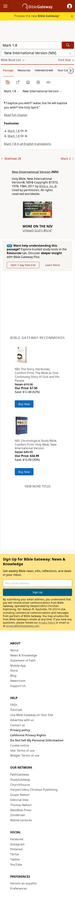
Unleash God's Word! (37, 230)
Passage (8, 70)
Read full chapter (15, 115)
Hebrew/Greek (44, 70)
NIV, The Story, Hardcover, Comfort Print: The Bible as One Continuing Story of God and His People (37, 374)
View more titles (38, 486)
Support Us (18, 686)
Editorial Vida (19, 800)
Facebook (16, 839)
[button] (69, 6)
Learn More (52, 265)
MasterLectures (21, 820)
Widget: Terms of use (24, 755)
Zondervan (17, 815)
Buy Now (24, 404)
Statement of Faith (23, 660)
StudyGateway (20, 780)
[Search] (68, 45)
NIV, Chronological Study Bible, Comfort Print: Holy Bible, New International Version (36, 444)
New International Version (31, 172)
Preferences (18, 888)
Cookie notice (19, 745)
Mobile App (18, 666)
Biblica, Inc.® (48, 186)
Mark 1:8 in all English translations (27, 144)
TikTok (14, 854)
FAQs (13, 705)
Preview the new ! (36, 16)
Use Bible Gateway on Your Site (31, 715)
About (14, 650)
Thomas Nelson (21, 805)
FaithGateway (19, 774)
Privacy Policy (47, 622)
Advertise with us (22, 720)
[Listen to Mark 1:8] (48, 82)
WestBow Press (20, 810)
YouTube (16, 865)
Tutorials (16, 710)
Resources (24, 70)
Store (14, 670)
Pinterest (16, 849)
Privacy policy (20, 730)
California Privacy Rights (28, 735)
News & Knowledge (23, 655)
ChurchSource (20, 785)
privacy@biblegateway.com (22, 626)
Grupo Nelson (19, 795)
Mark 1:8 (14, 131)
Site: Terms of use (22, 751)
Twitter (15, 859)
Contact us (17, 725)
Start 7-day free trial (23, 265)
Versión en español (23, 883)
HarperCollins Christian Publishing (34, 790)
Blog (13, 676)
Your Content (66, 70)
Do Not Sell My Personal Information (37, 740)
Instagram (17, 844)
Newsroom (17, 681)
